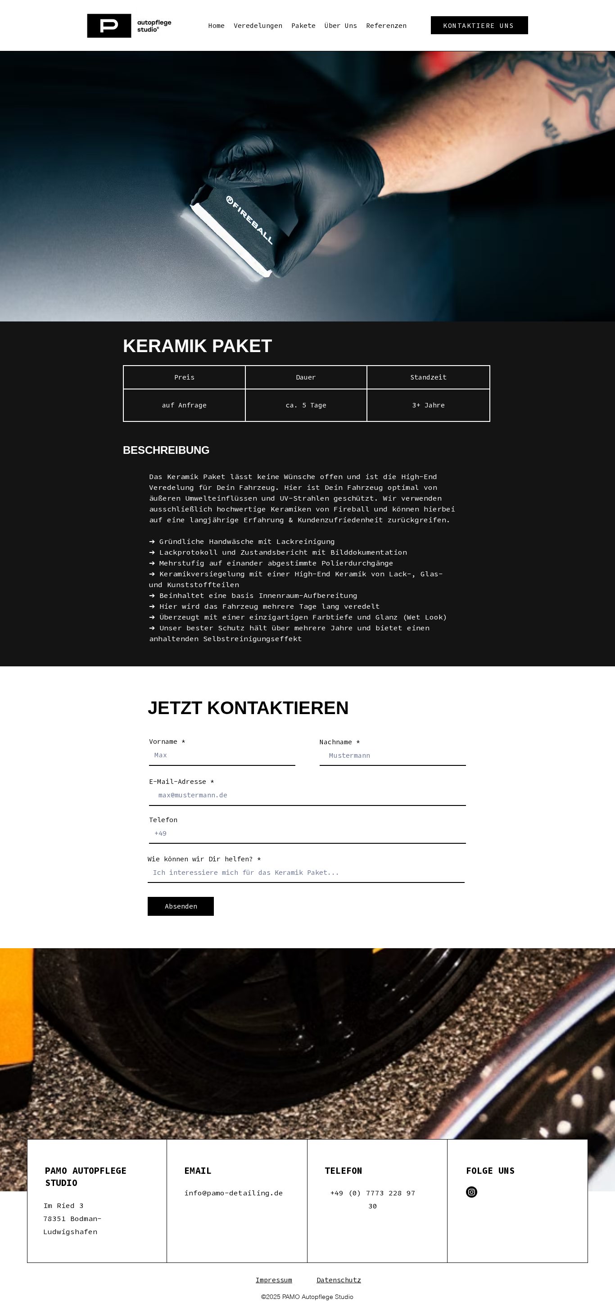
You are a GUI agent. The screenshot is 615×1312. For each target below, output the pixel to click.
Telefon (163, 819)
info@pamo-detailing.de (233, 1192)
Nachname (336, 741)
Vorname (163, 741)
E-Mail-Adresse (177, 781)
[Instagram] (471, 1192)
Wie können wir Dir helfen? (200, 858)
